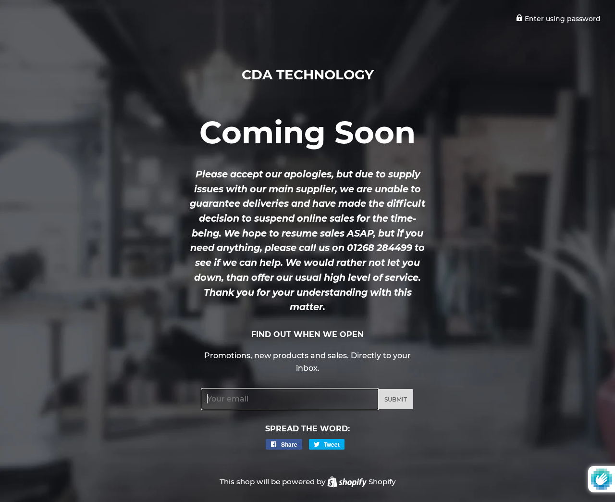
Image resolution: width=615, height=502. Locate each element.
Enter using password (562, 18)
